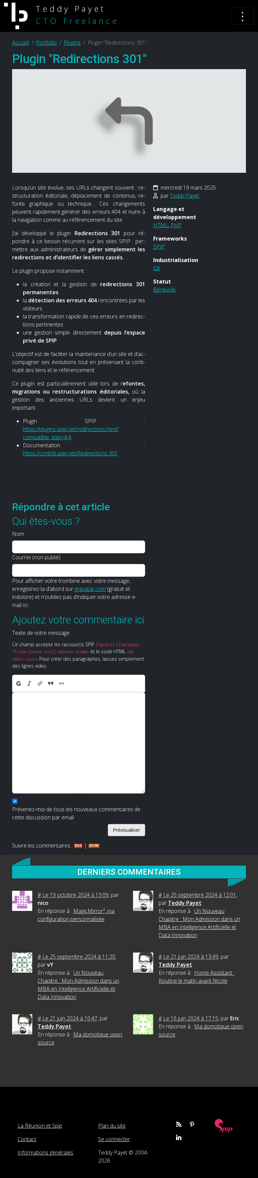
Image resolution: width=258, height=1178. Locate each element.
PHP (176, 225)
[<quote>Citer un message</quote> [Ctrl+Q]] (50, 683)
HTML (160, 225)
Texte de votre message (41, 632)
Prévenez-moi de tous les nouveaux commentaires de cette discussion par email (76, 813)
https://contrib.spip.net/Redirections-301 (70, 453)
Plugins (72, 42)
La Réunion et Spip (39, 1125)
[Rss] (178, 1124)
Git (156, 268)
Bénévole (164, 289)
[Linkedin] (178, 1137)
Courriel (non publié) (36, 557)
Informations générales (45, 1152)
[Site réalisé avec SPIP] (224, 1125)
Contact (26, 1139)
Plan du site (112, 1125)
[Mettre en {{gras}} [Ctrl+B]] (18, 683)
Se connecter (114, 1139)
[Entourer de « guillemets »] (61, 683)
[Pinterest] (191, 1124)
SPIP (159, 246)
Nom (18, 533)
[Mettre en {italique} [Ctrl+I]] (29, 683)
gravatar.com (90, 589)
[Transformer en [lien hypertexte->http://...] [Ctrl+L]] (40, 683)
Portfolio (46, 42)
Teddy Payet (184, 195)
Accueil (20, 42)
